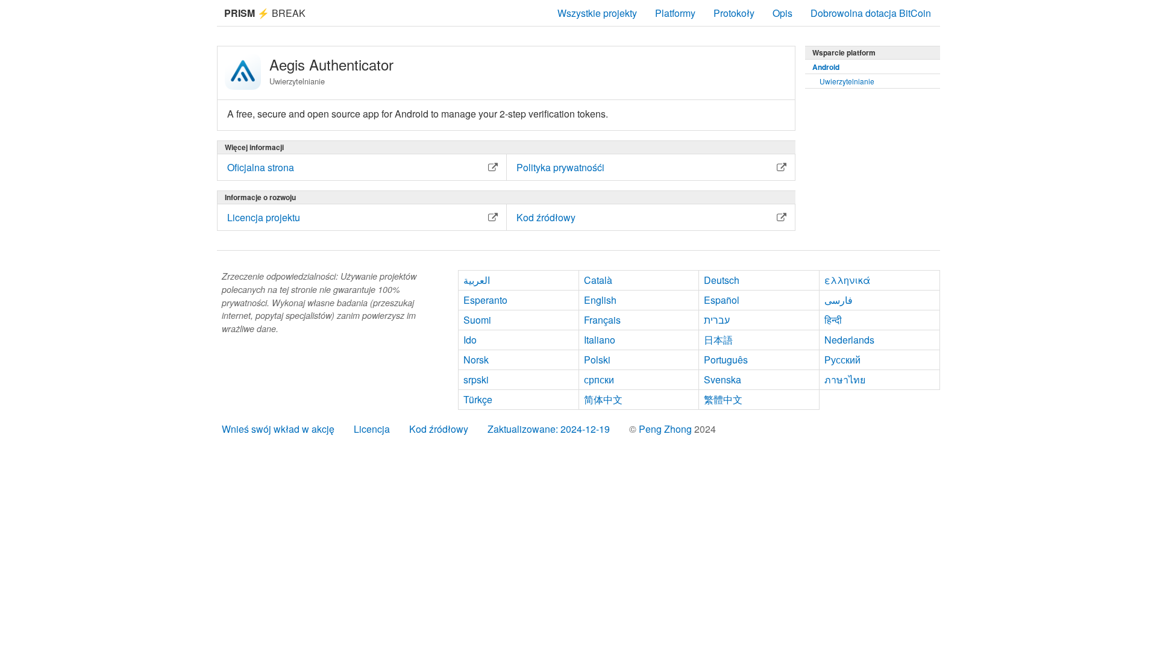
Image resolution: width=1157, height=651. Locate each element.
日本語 (718, 340)
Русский (842, 359)
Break (265, 13)
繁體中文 (723, 399)
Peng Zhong (666, 429)
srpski (476, 379)
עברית (717, 320)
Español (721, 300)
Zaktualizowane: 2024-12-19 (549, 429)
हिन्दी (833, 320)
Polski (597, 359)
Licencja (372, 429)
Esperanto (485, 300)
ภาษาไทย (844, 379)
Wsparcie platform (844, 52)
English (600, 300)
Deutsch (721, 280)
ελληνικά (847, 280)
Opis (782, 13)
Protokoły (733, 13)
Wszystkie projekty (597, 13)
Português (726, 359)
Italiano (599, 340)
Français (602, 320)
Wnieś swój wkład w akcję (278, 429)
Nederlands (849, 340)
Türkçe (477, 399)
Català (598, 280)
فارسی (838, 300)
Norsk (476, 359)
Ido (470, 340)
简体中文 (603, 399)
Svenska (722, 379)
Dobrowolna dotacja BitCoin (871, 13)
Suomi (477, 320)
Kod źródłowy (438, 429)
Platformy (675, 13)
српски (599, 379)
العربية (476, 280)
